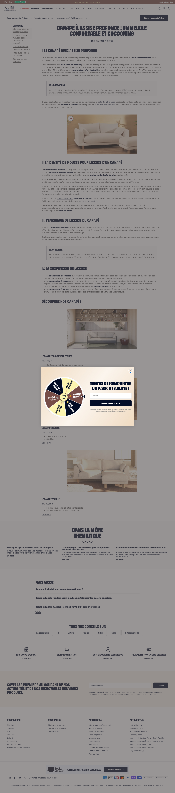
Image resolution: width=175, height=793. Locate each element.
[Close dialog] (130, 371)
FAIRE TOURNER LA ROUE (110, 403)
